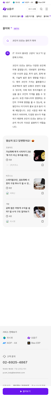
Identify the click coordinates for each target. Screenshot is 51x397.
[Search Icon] (41, 9)
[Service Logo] (8, 9)
